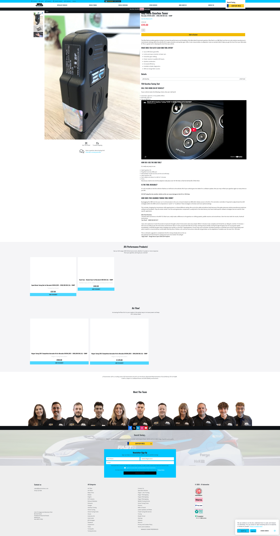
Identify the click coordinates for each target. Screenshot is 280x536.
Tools (89, 527)
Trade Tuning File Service (145, 512)
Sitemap (140, 518)
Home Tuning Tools (93, 512)
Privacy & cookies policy (256, 526)
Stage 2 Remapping (143, 497)
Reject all (253, 531)
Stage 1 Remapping (143, 495)
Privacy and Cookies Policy (145, 524)
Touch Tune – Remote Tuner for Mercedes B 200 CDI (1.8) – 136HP (96, 280)
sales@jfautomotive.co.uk (41, 488)
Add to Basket (193, 34)
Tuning (140, 514)
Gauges (90, 505)
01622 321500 (38, 490)
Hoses (89, 514)
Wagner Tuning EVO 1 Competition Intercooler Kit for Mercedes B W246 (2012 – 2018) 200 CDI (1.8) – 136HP (59, 353)
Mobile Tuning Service (144, 501)
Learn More (147, 9)
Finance (140, 505)
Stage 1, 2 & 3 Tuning (143, 492)
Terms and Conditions (144, 527)
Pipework (90, 522)
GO (151, 444)
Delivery (140, 520)
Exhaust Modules (92, 501)
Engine (89, 497)
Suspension (91, 524)
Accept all (243, 531)
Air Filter (90, 488)
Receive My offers (140, 473)
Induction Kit (91, 516)
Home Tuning (91, 509)
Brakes (89, 495)
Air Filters (90, 490)
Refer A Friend (142, 507)
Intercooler (91, 518)
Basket (74, 1)
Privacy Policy (161, 470)
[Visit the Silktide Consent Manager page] (274, 530)
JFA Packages (91, 520)
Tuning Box (91, 529)
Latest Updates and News (145, 509)
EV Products (91, 499)
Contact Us (141, 488)
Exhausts (90, 503)
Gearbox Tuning (92, 507)
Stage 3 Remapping (143, 499)
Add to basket (53, 294)
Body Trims (91, 492)
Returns (140, 522)
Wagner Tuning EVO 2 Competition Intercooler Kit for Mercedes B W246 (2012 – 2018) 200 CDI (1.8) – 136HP (119, 354)
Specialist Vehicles (143, 490)
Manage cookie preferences (149, 529)
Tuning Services (92, 531)
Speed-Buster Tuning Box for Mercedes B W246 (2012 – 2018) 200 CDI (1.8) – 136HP (53, 285)
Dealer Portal (141, 516)
